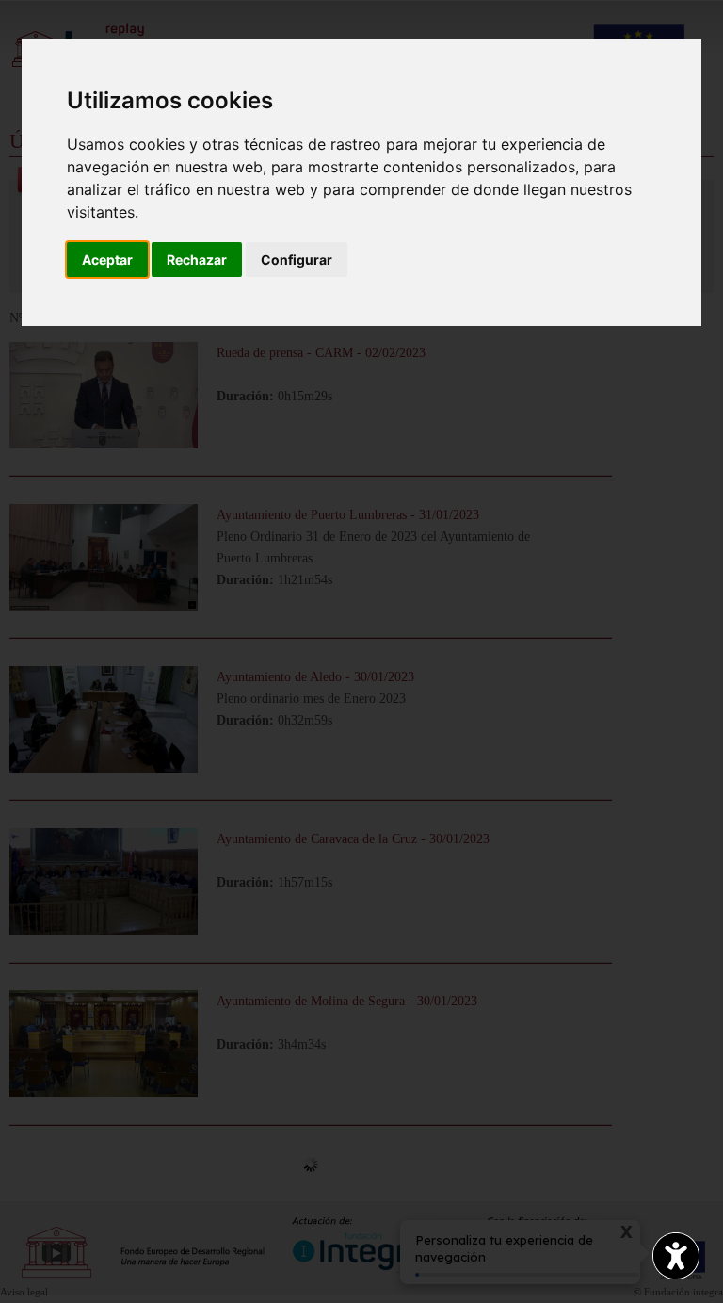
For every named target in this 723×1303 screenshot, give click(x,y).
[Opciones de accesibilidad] (675, 1255)
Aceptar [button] (107, 260)
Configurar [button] (296, 260)
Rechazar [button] (197, 260)
